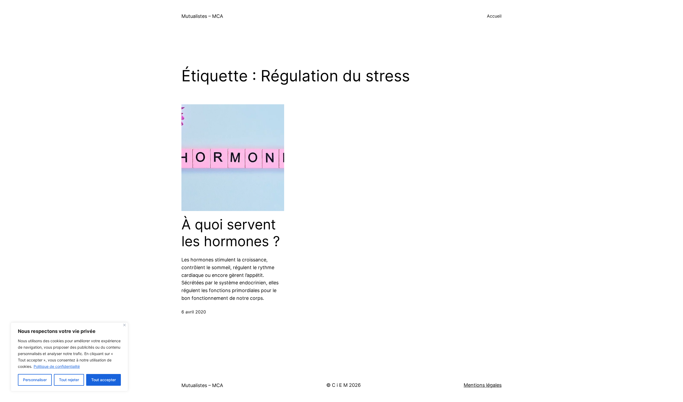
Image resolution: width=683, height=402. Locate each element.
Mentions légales (483, 385)
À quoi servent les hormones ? (230, 232)
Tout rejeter (69, 379)
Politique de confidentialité (57, 366)
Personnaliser (35, 379)
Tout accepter (103, 379)
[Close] (124, 325)
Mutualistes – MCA (202, 16)
